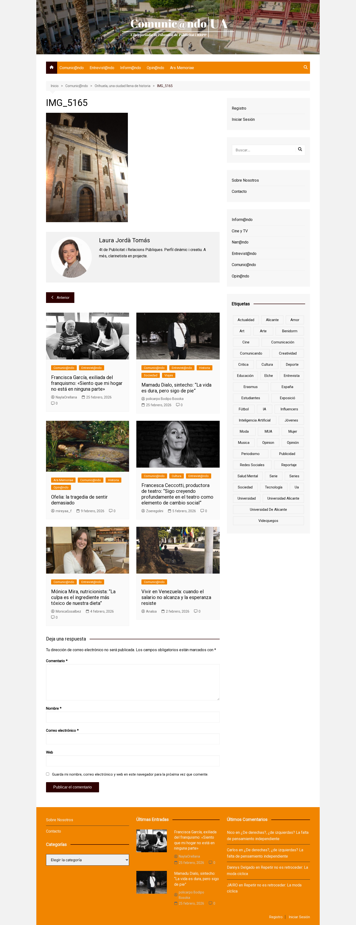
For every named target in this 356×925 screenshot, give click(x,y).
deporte (292, 364)
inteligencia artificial (255, 420)
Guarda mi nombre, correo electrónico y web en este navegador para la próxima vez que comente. (130, 774)
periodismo (250, 454)
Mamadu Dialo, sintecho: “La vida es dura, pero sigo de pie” (176, 388)
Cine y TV (240, 231)
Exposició (287, 398)
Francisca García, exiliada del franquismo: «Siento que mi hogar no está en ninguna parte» (87, 383)
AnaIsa (151, 611)
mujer (292, 431)
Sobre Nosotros (245, 180)
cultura (267, 364)
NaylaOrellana (66, 397)
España (287, 387)
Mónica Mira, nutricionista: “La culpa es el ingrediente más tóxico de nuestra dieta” (83, 597)
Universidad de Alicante (268, 509)
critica (243, 364)
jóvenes (291, 420)
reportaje (289, 465)
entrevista (292, 375)
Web (49, 752)
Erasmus (251, 387)
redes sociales (252, 465)
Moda (244, 431)
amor (294, 320)
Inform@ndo (130, 67)
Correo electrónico (62, 730)
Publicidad (287, 454)
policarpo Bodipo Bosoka (165, 399)
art (242, 331)
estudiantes (250, 398)
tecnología (273, 487)
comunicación (282, 342)
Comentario (57, 661)
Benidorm (289, 331)
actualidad (246, 320)
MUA (268, 431)
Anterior (63, 297)
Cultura (176, 476)
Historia (204, 368)
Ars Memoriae (182, 67)
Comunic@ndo (72, 67)
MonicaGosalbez (68, 611)
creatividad (288, 353)
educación (245, 375)
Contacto (239, 191)
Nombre (54, 708)
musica (243, 442)
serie (274, 476)
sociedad (245, 487)
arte (263, 331)
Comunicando (251, 353)
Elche (268, 375)
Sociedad (150, 375)
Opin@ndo (155, 67)
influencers (289, 409)
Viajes (168, 375)
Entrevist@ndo (102, 67)
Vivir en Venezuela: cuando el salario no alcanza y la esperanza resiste (176, 597)
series (294, 476)
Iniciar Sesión (243, 119)
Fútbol (244, 409)
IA (264, 409)
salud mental (248, 476)
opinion (268, 442)
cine (245, 342)
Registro (239, 108)
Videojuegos (268, 521)
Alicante (272, 320)
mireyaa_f (64, 511)
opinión (293, 442)
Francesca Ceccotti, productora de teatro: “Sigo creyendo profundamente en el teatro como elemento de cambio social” (177, 494)
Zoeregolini (154, 511)
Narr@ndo (240, 242)
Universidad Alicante (283, 498)
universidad (247, 498)
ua (297, 487)
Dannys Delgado (241, 867)
